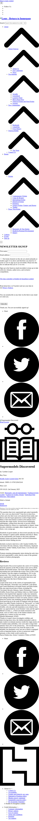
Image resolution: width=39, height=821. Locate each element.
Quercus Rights (13, 131)
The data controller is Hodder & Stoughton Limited (17, 279)
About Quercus (13, 49)
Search (2, 23)
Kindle (2, 479)
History (14, 233)
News (14, 72)
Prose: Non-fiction (14, 209)
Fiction (10, 176)
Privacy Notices (8, 288)
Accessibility (12, 792)
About (6, 27)
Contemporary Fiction (19, 196)
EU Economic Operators (16, 802)
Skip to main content (7, 1)
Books (6, 154)
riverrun (15, 103)
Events (6, 236)
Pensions (11, 816)
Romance (15, 203)
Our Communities (14, 105)
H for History (16, 129)
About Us (15, 69)
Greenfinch (16, 96)
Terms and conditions (15, 814)
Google (12, 479)
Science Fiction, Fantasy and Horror (24, 205)
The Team (15, 150)
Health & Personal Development (23, 231)
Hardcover (3, 505)
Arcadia (15, 94)
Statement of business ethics (17, 796)
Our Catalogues (17, 70)
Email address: (5, 255)
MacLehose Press (18, 100)
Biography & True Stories (20, 229)
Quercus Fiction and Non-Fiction (23, 101)
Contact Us (12, 152)
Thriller (14, 207)
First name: (4, 251)
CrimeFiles (16, 127)
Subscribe (4, 304)
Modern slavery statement (16, 798)
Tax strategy (12, 818)
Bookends (15, 125)
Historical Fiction (18, 202)
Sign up (6, 238)
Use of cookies (13, 813)
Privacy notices (13, 811)
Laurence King (17, 98)
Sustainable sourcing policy (17, 800)
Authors (6, 234)
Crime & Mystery (18, 198)
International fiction (18, 200)
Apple (7, 479)
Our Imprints (12, 74)
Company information (15, 809)
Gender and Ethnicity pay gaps (18, 794)
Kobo (17, 479)
